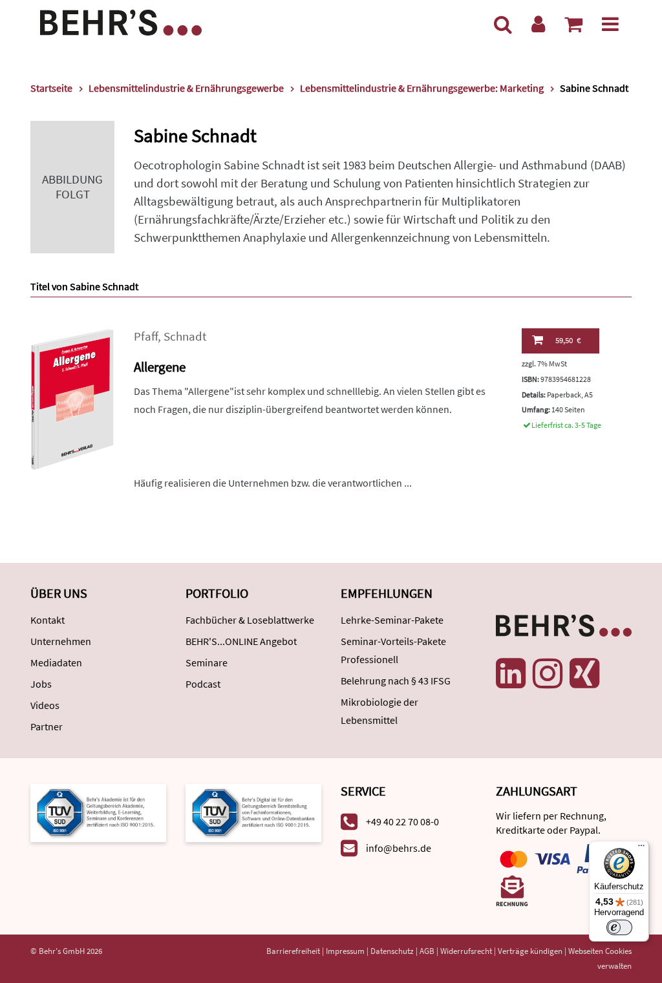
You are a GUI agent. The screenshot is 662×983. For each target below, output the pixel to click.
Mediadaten (56, 662)
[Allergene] (72, 397)
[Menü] (610, 24)
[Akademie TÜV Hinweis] (253, 812)
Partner (46, 726)
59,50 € (568, 340)
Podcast (203, 683)
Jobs (41, 683)
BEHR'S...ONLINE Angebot (241, 641)
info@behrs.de (398, 847)
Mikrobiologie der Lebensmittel (379, 710)
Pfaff (146, 336)
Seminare (207, 662)
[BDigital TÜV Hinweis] (98, 812)
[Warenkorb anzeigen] (573, 24)
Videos (44, 705)
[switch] (619, 927)
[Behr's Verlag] (121, 21)
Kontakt (47, 619)
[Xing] (584, 673)
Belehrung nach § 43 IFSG (396, 680)
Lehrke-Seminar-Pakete (392, 619)
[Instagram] (547, 673)
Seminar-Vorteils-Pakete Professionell (393, 650)
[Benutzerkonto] (538, 24)
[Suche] (503, 24)
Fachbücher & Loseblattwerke (250, 619)
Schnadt (185, 336)
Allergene (160, 366)
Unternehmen (60, 641)
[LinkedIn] (511, 673)
